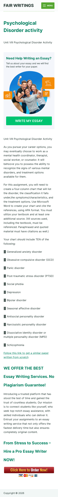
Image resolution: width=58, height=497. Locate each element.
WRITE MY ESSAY (29, 121)
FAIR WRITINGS (19, 5)
